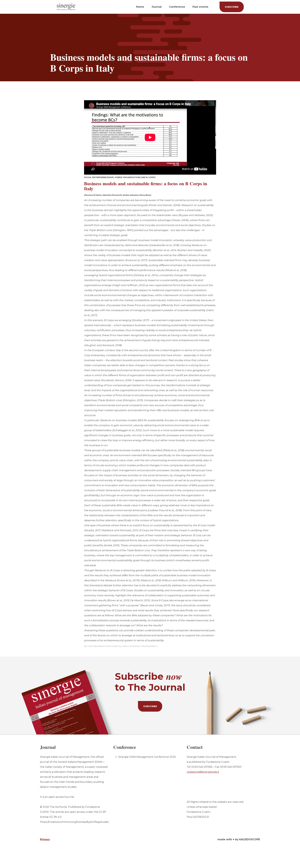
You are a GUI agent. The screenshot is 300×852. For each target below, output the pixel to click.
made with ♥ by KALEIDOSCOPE (239, 839)
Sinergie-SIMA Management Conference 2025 (147, 756)
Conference (177, 6)
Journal (157, 6)
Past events (200, 6)
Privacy (45, 839)
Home (140, 6)
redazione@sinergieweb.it (203, 771)
